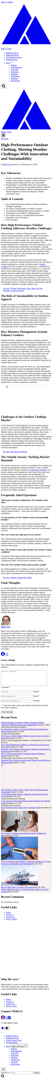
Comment (5, 687)
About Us (10, 915)
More (8, 1046)
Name (37, 692)
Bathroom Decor (12, 55)
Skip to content (7, 2)
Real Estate (15, 81)
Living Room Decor (14, 57)
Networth (14, 70)
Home (8, 912)
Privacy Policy (11, 919)
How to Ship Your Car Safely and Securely (18, 887)
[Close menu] (2, 1032)
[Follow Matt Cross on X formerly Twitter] (6, 655)
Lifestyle (14, 78)
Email (37, 696)
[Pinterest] (9, 1019)
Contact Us (10, 917)
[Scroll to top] (2, 1029)
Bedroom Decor (12, 53)
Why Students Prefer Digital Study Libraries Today (21, 808)
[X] (6, 1019)
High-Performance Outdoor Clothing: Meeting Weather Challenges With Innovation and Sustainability (22, 724)
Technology (15, 76)
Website (37, 701)
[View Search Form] (3, 86)
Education (15, 72)
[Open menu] (3, 135)
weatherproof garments (38, 470)
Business (14, 74)
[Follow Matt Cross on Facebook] (3, 655)
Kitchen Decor (11, 59)
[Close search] (3, 1069)
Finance (14, 65)
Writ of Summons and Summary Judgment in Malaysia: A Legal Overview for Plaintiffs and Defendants (26, 862)
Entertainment (16, 67)
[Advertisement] (26, 948)
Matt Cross (7, 164)
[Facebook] (3, 1019)
